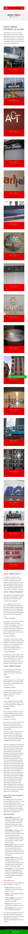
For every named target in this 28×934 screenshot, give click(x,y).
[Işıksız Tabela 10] (14, 335)
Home (10, 16)
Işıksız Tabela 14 (14, 471)
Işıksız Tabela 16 (14, 533)
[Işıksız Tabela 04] (14, 149)
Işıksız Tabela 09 (14, 317)
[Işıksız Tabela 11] (14, 366)
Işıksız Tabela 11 (14, 378)
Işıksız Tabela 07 (14, 255)
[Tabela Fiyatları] (14, 3)
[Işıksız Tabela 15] (14, 490)
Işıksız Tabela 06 (14, 224)
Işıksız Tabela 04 (14, 162)
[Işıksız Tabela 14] (14, 459)
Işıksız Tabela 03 (14, 131)
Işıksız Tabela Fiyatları (9, 880)
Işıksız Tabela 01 (14, 69)
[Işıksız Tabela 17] (14, 552)
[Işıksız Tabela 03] (14, 118)
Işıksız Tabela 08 (14, 286)
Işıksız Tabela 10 (14, 347)
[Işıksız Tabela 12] (14, 397)
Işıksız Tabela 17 (14, 564)
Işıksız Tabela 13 (14, 440)
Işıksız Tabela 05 (14, 193)
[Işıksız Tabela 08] (14, 273)
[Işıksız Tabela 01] (14, 57)
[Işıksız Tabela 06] (14, 211)
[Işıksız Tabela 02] (14, 88)
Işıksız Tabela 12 (14, 409)
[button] (17, 376)
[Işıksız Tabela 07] (14, 242)
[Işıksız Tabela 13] (14, 428)
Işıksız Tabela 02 (14, 100)
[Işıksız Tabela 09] (14, 304)
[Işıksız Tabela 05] (14, 180)
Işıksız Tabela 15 (14, 502)
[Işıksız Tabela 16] (14, 521)
